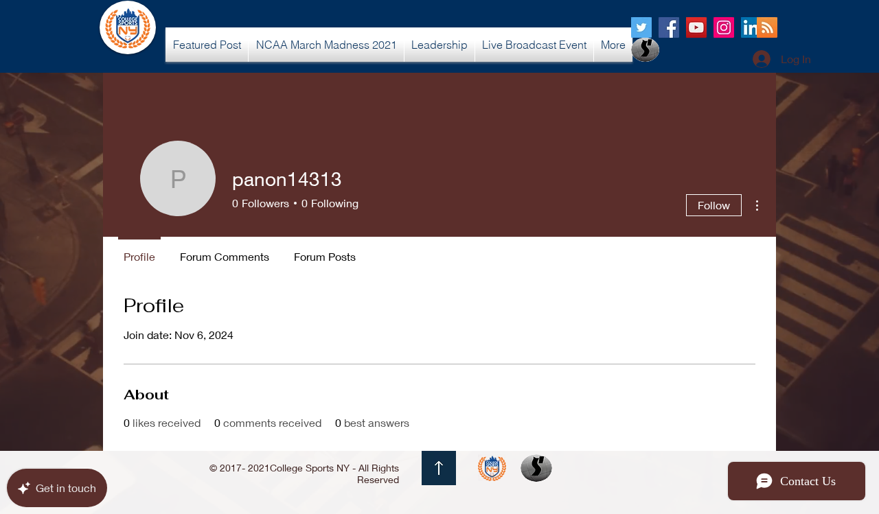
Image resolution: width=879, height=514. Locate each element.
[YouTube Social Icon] (696, 27)
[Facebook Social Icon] (669, 27)
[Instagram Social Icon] (724, 27)
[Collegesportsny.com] (641, 27)
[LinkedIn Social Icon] (751, 27)
